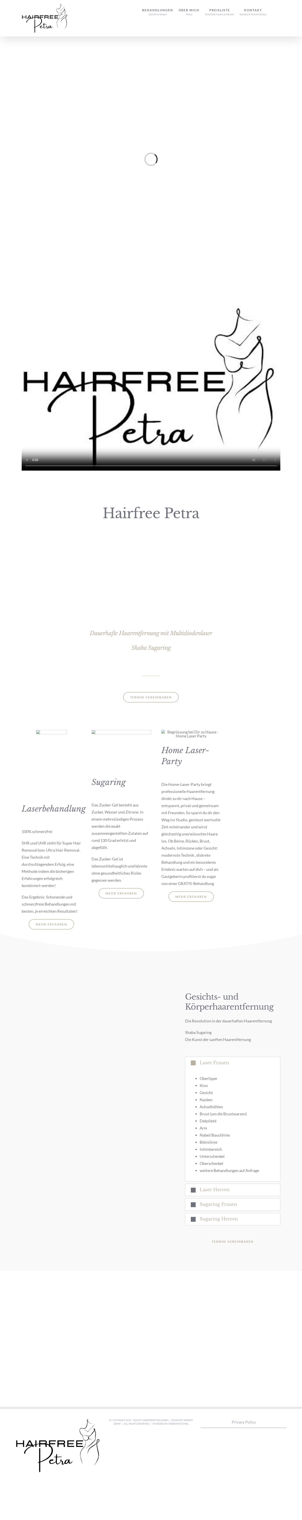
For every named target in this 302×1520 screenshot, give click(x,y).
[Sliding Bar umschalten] (273, 9)
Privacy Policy (244, 1422)
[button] (232, 1063)
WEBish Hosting (178, 1423)
